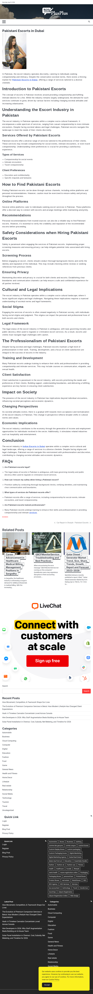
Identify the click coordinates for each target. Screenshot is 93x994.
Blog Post (6, 829)
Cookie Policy (54, 980)
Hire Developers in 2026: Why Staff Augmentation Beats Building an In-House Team (35, 718)
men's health (53, 872)
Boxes (62, 842)
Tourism (5, 802)
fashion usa (71, 865)
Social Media (7, 794)
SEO (84, 880)
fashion (51, 865)
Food (4, 761)
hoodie (68, 869)
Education (6, 753)
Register (5, 825)
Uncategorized (8, 810)
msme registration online (69, 872)
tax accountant (54, 888)
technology (66, 888)
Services (75, 884)
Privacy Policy (7, 833)
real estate (65, 880)
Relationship (7, 790)
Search (5, 686)
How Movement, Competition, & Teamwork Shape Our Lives (26, 702)
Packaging (84, 872)
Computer (6, 745)
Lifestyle (5, 782)
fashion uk (60, 865)
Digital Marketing (75, 853)
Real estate (6, 786)
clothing (79, 842)
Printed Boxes (81, 876)
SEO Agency (53, 884)
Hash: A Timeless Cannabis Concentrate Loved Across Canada (27, 713)
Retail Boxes (76, 880)
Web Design (74, 896)
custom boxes (83, 845)
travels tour (84, 888)
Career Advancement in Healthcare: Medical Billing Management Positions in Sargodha (15, 564)
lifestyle (76, 869)
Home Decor (7, 778)
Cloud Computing (9, 741)
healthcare (60, 869)
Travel (4, 806)
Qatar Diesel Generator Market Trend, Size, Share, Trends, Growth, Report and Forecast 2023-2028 (77, 562)
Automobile (6, 733)
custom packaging (73, 849)
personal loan (68, 876)
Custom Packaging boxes (58, 853)
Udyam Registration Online (58, 896)
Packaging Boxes (55, 876)
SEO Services (64, 884)
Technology (7, 798)
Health (51, 869)
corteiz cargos (71, 845)
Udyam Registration (65, 892)
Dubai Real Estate (75, 857)
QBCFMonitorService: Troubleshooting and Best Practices (47, 557)
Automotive (53, 842)
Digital (4, 749)
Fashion (5, 757)
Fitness (80, 865)
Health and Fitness (9, 773)
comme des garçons (56, 845)
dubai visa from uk (55, 861)
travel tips (52, 892)
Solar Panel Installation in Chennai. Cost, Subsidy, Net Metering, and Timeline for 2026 (36, 722)
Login (4, 821)
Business (5, 517)
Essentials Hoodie (80, 861)
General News (7, 769)
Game (4, 765)
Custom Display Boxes (57, 849)
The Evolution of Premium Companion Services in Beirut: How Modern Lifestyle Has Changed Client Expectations (22, 914)
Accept (47, 985)
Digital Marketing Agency (57, 857)
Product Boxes (54, 880)
